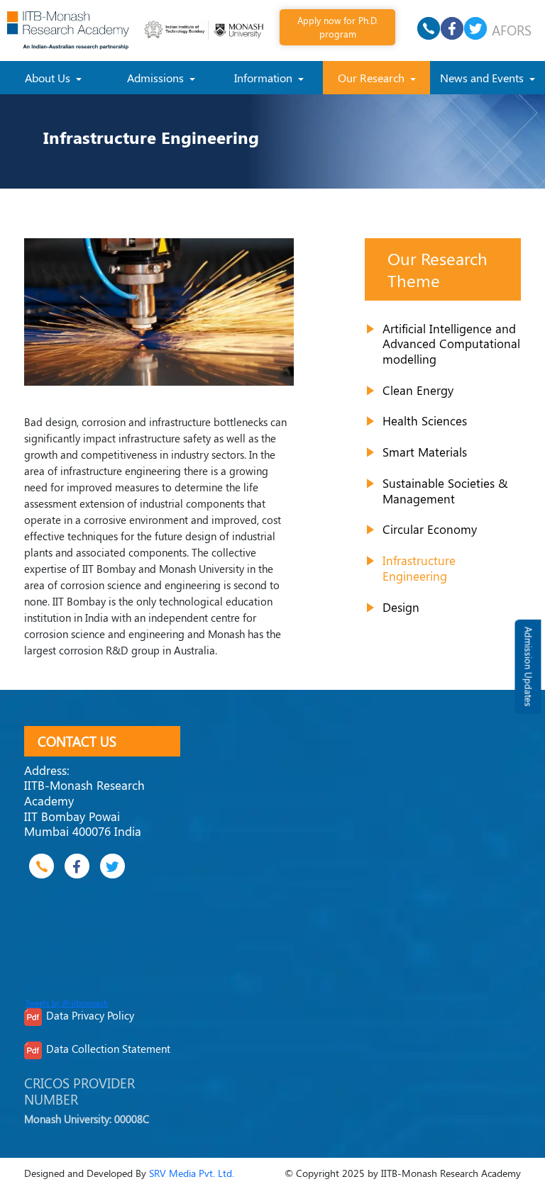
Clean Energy (417, 390)
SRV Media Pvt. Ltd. (191, 1173)
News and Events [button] (483, 77)
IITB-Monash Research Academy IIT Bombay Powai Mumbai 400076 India (84, 808)
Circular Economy (429, 529)
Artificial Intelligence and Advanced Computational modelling (451, 343)
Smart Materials (424, 451)
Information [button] (264, 77)
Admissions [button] (157, 77)
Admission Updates (528, 667)
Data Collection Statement (108, 1049)
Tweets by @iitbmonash (67, 1003)
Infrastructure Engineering (419, 568)
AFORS (512, 30)
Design (400, 607)
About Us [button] (49, 77)
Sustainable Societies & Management (445, 490)
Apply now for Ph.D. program (337, 27)
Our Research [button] (372, 77)
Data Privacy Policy (90, 1015)
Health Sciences (424, 420)
